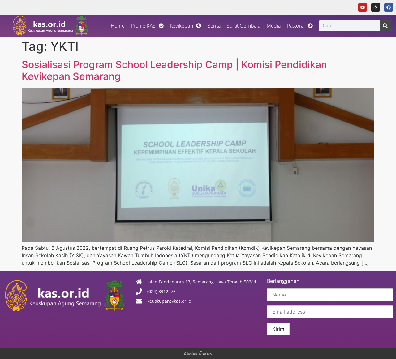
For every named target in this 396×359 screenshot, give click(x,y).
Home (118, 25)
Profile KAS (143, 25)
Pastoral (296, 25)
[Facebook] (388, 7)
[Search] (385, 25)
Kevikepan (181, 25)
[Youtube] (362, 7)
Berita (214, 25)
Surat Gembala (243, 25)
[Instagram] (375, 7)
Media (274, 25)
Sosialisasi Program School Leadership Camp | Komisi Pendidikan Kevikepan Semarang (174, 70)
